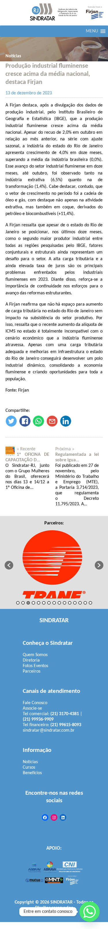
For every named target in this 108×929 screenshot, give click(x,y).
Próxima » (64, 449)
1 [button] (18, 603)
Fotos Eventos (35, 666)
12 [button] (75, 603)
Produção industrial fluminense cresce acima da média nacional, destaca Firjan (47, 74)
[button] (92, 31)
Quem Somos (35, 655)
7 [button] (49, 603)
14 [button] (85, 603)
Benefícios (32, 773)
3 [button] (28, 603)
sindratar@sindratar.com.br (49, 730)
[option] (54, 562)
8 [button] (54, 603)
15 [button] (90, 603)
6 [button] (44, 603)
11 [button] (69, 603)
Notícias (13, 56)
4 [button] (33, 603)
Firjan (70, 913)
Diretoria (31, 660)
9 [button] (59, 603)
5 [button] (38, 603)
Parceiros (31, 671)
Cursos (29, 767)
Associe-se (32, 708)
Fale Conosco (35, 703)
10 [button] (64, 603)
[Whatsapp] (89, 912)
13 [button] (80, 603)
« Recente (26, 449)
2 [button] (23, 603)
